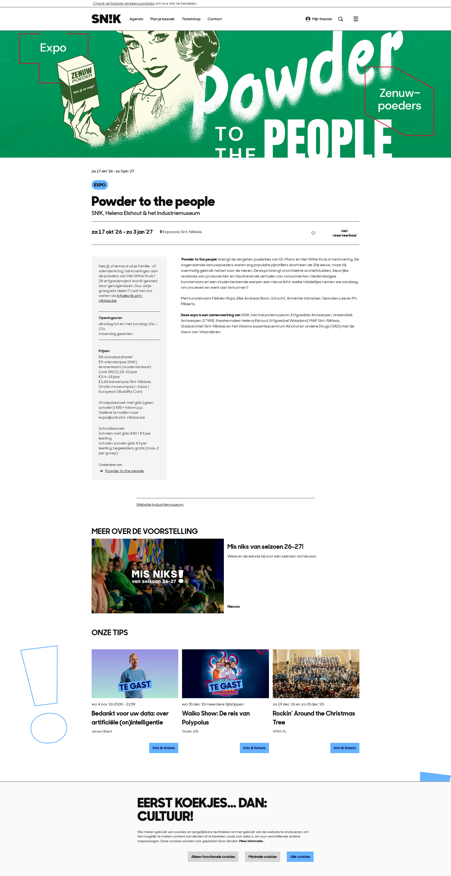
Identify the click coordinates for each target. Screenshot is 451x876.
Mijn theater (322, 18)
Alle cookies (300, 856)
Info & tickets (164, 747)
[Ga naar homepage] (106, 18)
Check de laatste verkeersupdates (124, 3)
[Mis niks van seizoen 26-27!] (158, 576)
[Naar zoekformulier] (340, 19)
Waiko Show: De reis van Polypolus (216, 717)
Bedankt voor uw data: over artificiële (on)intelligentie (130, 717)
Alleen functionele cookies (213, 856)
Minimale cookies (263, 856)
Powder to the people (124, 471)
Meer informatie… (251, 841)
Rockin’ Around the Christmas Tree (314, 717)
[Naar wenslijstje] (313, 233)
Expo (100, 185)
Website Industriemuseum (159, 504)
